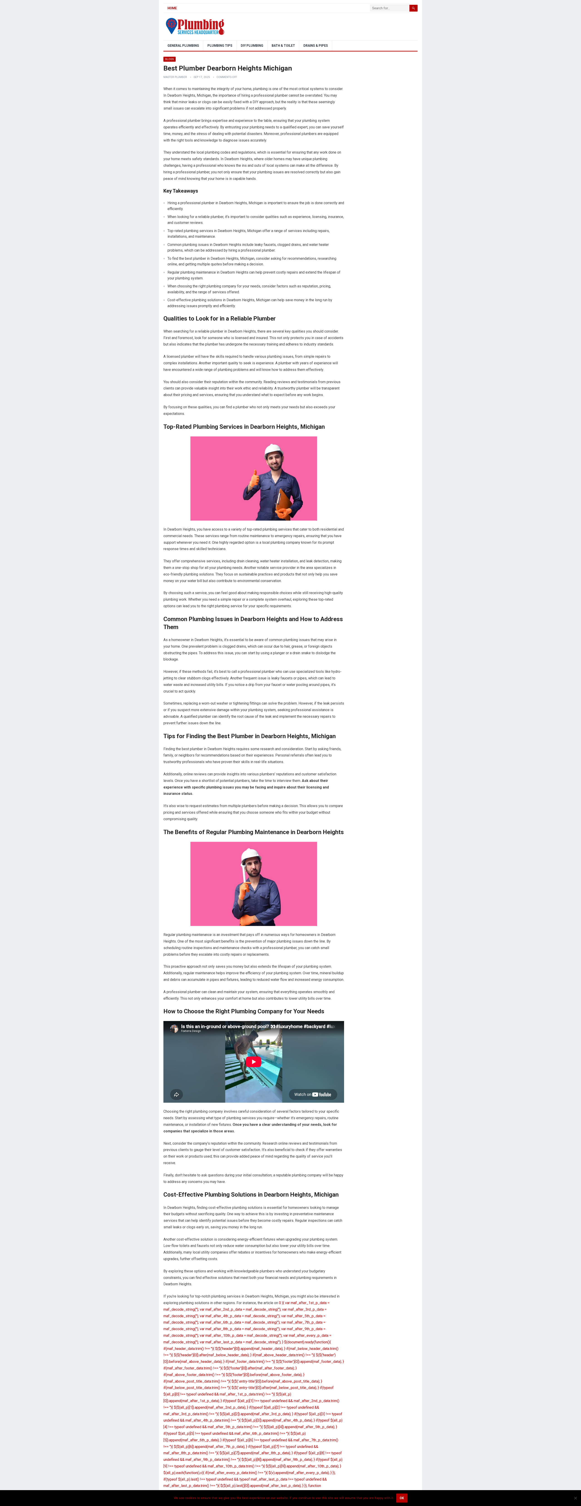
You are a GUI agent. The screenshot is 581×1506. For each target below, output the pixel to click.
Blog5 (169, 59)
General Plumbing (183, 45)
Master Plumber (175, 77)
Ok (402, 1498)
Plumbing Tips (219, 45)
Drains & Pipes (315, 45)
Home (172, 8)
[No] (575, 1498)
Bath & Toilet (283, 45)
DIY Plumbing (252, 45)
